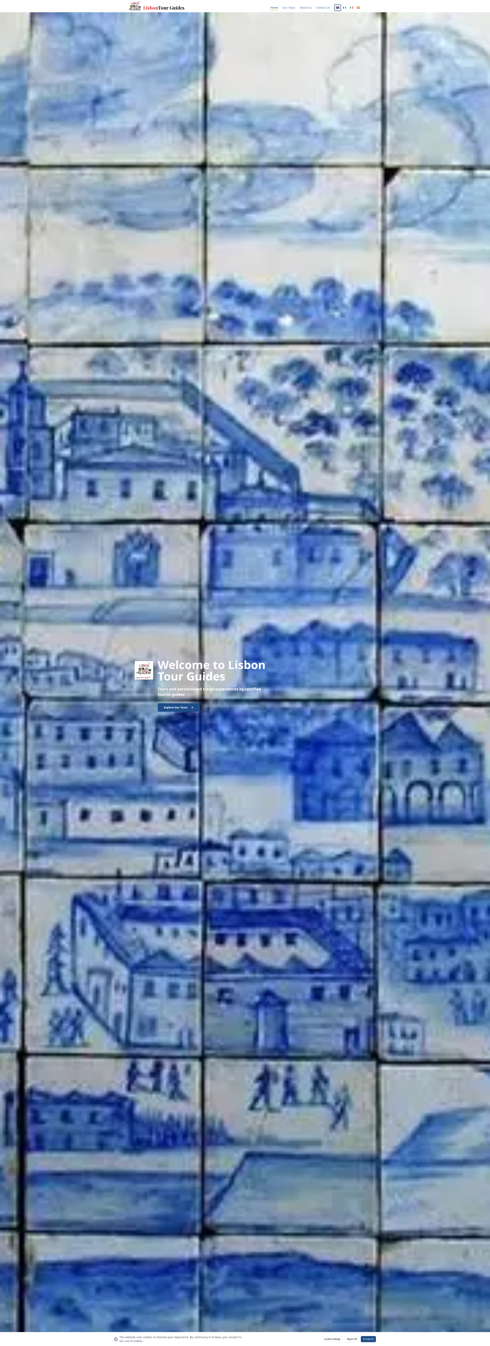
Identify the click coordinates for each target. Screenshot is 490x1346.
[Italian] (351, 8)
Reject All (352, 1339)
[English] (338, 8)
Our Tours (289, 7)
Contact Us (323, 7)
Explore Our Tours (176, 707)
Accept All (368, 1339)
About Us (306, 7)
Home (274, 7)
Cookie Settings (332, 1339)
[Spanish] (358, 8)
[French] (344, 8)
